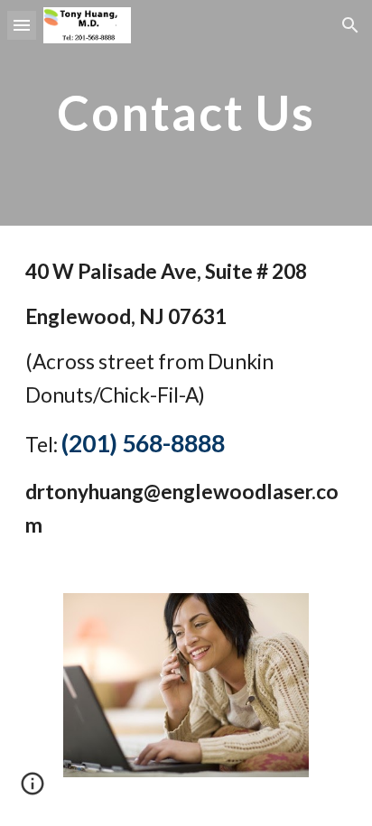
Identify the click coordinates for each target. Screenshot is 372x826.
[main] (186, 112)
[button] (21, 25)
